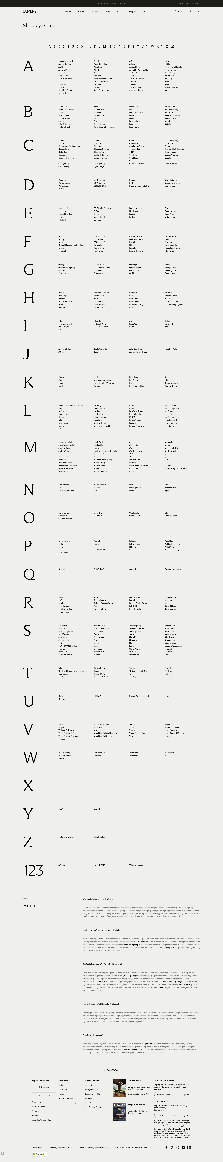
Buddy (131, 124)
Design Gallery (91, 1089)
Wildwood (98, 755)
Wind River (133, 755)
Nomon (97, 487)
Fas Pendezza (170, 236)
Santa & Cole (99, 625)
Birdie (131, 115)
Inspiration (62, 1089)
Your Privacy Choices (93, 1107)
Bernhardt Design (136, 112)
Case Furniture (100, 146)
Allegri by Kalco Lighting (139, 70)
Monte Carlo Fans (65, 468)
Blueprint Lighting (172, 118)
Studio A (132, 652)
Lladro (61, 417)
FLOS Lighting (130, 975)
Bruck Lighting (99, 124)
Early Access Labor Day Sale (111, 3)
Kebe (60, 383)
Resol (60, 603)
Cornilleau (133, 158)
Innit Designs (63, 327)
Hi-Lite (96, 298)
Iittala (60, 321)
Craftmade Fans (64, 161)
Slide (131, 643)
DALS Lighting (99, 180)
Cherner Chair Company (175, 149)
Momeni (168, 465)
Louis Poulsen (63, 423)
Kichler (132, 383)
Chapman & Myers (101, 149)
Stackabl (62, 649)
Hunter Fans (99, 307)
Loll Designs (169, 417)
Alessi (96, 70)
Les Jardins (98, 414)
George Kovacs (171, 267)
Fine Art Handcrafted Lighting (70, 245)
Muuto (131, 471)
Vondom (168, 736)
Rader (96, 597)
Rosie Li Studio (170, 606)
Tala (60, 668)
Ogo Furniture (135, 513)
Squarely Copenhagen (174, 646)
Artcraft (132, 81)
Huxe (131, 307)
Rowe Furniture (100, 609)
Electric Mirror (171, 211)
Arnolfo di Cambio (136, 78)
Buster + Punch (64, 127)
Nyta (167, 490)
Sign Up (185, 1094)
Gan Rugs (133, 264)
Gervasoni (62, 270)
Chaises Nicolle (64, 149)
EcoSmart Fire (64, 208)
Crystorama (169, 161)
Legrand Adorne (65, 414)
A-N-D (97, 61)
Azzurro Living (64, 93)
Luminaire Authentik (102, 426)
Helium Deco (99, 296)
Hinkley (168, 298)
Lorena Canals (135, 420)
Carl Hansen (134, 143)
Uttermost (62, 699)
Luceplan (133, 423)
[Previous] (84, 3)
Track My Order (38, 1107)
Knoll (60, 386)
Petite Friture (134, 544)
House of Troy (99, 304)
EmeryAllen (169, 214)
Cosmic (168, 158)
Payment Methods (65, 1098)
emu (60, 217)
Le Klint (97, 411)
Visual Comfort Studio (103, 736)
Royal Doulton (170, 609)
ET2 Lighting (170, 217)
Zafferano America (66, 837)
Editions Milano (135, 208)
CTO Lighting (99, 164)
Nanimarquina (64, 485)
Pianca (96, 547)
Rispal (167, 603)
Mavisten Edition (172, 451)
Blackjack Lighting (172, 115)
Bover (96, 121)
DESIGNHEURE (100, 186)
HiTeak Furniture (65, 301)
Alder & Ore (63, 70)
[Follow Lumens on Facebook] (166, 1147)
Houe (60, 304)
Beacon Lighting (171, 109)
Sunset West (134, 655)
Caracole (97, 143)
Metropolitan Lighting (103, 459)
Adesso (132, 64)
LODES (132, 417)
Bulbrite (168, 124)
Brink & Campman (65, 124)
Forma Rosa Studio (172, 248)
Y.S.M (60, 809)
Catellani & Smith (136, 146)
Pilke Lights (134, 547)
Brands (61, 1094)
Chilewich (62, 152)
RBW (60, 600)
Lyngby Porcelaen (136, 426)
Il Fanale (97, 321)
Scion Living (169, 628)
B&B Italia (62, 106)
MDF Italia (133, 454)
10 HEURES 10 (99, 865)
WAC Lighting (64, 752)
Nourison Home (171, 487)
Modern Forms (100, 465)
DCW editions (99, 183)
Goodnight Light (171, 270)
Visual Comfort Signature (68, 736)
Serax (131, 634)
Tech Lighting (99, 668)
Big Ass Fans (99, 115)
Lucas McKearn (100, 423)
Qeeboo (61, 569)
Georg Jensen (135, 267)
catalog (143, 1111)
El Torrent (98, 211)
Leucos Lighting (135, 414)
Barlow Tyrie (170, 106)
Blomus (97, 118)
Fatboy (61, 239)
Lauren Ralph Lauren (173, 408)
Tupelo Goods (170, 677)
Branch (167, 121)
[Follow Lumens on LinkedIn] (189, 1147)
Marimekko (98, 445)
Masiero (97, 448)
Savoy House (170, 625)
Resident (168, 600)
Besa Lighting (63, 115)
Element (97, 214)
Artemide (62, 84)
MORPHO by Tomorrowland (176, 468)
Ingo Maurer (134, 324)
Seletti (96, 634)
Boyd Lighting (134, 121)
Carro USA (169, 143)
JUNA (61, 352)
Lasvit (131, 408)
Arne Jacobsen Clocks (103, 78)
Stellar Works (134, 649)
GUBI (131, 273)
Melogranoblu (170, 454)
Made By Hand (100, 442)
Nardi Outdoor (100, 485)
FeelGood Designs (136, 239)
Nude (96, 490)
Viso (95, 730)
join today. (140, 1089)
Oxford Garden (171, 516)
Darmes (132, 180)
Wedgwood (169, 752)
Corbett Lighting (100, 158)
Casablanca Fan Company (69, 146)
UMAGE (97, 696)
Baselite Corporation (67, 109)
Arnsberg (168, 78)
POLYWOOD (99, 550)
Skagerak (133, 640)
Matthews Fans (135, 451)
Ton (130, 674)
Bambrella (133, 106)
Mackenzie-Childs (66, 442)
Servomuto (62, 637)
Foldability (62, 248)
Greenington (99, 273)
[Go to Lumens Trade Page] (119, 1088)
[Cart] (198, 11)
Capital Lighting (171, 140)
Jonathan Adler (171, 349)
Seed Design (63, 634)
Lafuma (132, 405)
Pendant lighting (131, 944)
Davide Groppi (64, 183)
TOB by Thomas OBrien (138, 671)
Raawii (61, 597)
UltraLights (62, 696)
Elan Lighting (134, 211)
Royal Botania (135, 609)
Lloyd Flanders (100, 417)
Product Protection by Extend (70, 1103)
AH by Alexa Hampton (174, 67)
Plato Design (170, 547)
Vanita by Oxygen (101, 724)
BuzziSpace (134, 127)
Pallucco (132, 541)
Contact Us (36, 1102)
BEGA (60, 112)
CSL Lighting (63, 164)
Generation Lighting (66, 267)
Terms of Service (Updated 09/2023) (94, 1147)
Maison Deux (170, 442)
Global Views (134, 270)
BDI (130, 109)
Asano (61, 87)
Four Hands (98, 251)
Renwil (132, 600)
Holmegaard (134, 301)
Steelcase (98, 649)
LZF (59, 429)
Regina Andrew (100, 600)
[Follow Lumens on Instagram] (178, 1147)
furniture (149, 1044)
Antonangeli (134, 75)
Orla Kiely (98, 516)
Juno (96, 352)
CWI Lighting (63, 167)
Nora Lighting (135, 487)
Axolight (168, 90)
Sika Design (169, 637)
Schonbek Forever (136, 628)
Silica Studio (63, 640)
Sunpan (97, 655)
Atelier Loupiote (171, 87)
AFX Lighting (134, 67)
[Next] (139, 3)
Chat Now (45, 1087)
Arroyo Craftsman (101, 81)
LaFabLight (98, 405)
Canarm (97, 140)
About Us (89, 1085)
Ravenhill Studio (171, 597)
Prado (131, 550)
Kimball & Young (171, 383)
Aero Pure (98, 67)
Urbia (167, 696)
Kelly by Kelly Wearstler (104, 383)
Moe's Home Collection (138, 465)
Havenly (168, 293)
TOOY (167, 674)
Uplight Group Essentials (139, 696)
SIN (95, 640)
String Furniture (100, 652)
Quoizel (132, 569)
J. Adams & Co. (64, 349)
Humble (61, 307)
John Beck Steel (135, 349)
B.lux (96, 106)
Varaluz (132, 724)
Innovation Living (101, 327)
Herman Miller (171, 296)
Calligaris (62, 140)
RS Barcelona (63, 612)
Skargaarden (170, 640)
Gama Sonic (99, 264)
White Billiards (64, 755)
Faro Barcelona (135, 236)
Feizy (60, 242)
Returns (35, 1115)
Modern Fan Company (67, 465)
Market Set (133, 445)
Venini (167, 724)
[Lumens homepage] (29, 11)
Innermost (169, 324)
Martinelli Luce (64, 448)
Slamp (96, 643)
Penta (96, 544)
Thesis (96, 671)
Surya (167, 655)
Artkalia (132, 84)
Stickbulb (168, 649)
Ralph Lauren (134, 597)
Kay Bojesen (134, 380)
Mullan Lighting (100, 471)
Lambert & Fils (170, 405)
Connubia (62, 155)
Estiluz (132, 217)
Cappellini (62, 143)
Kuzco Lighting (171, 386)
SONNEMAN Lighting (67, 646)
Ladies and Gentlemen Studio (70, 405)
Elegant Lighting (65, 214)
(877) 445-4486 (45, 1096)
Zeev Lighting (99, 837)
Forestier (133, 248)
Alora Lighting (170, 70)
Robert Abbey (64, 606)
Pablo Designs (64, 541)
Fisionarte (98, 245)
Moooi (96, 468)
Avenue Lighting (136, 90)
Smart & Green (171, 643)
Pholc (60, 547)
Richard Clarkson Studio (103, 603)
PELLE (60, 544)
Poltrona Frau (63, 550)
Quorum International (173, 569)
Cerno (167, 146)
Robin (96, 606)
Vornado (61, 739)
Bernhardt (98, 112)
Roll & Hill (133, 606)
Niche (167, 485)
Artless (167, 84)
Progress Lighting (172, 550)
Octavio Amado (64, 513)
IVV (59, 329)
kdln (166, 380)
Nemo (131, 485)
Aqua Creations (171, 75)
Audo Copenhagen (101, 90)
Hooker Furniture (171, 301)
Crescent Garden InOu (138, 161)
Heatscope (62, 296)
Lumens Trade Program (189, 3)
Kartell (61, 380)
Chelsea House (135, 149)
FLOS (131, 245)
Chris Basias (99, 152)
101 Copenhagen (136, 865)
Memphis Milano (65, 457)
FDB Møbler (98, 239)
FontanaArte (99, 248)
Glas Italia (98, 270)
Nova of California (66, 490)
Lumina (61, 426)
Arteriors (97, 84)
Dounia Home (170, 186)
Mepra (132, 457)
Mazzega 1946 (100, 454)
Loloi (60, 420)
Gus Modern (170, 273)
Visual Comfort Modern (174, 733)
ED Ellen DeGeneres (102, 208)
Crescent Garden (101, 161)
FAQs (60, 1085)
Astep (96, 87)
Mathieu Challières (172, 448)
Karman (168, 377)
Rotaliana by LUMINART (68, 609)
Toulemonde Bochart (102, 677)
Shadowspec (99, 637)
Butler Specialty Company (104, 127)
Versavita (98, 727)
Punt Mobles (63, 552)
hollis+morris (99, 301)
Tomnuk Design (100, 674)
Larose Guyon (99, 408)
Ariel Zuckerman (65, 78)
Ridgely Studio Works (138, 603)
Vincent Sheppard (172, 727)
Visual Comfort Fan (137, 733)
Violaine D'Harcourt (66, 730)
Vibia (131, 727)
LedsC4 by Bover (136, 411)
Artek (167, 81)
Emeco (132, 214)
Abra (167, 61)
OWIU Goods (134, 516)
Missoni (132, 462)
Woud (167, 755)
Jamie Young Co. (100, 349)
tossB (60, 677)
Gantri (167, 264)
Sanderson (62, 625)
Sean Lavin (98, 631)
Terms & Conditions (93, 1103)
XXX (60, 781)
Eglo (166, 208)
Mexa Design (134, 459)
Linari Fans (169, 414)
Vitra (131, 736)
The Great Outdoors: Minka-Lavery (72, 671)
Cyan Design (99, 167)
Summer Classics (65, 655)
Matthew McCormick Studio (105, 451)
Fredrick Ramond (136, 251)
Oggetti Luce (99, 513)
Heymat (61, 298)
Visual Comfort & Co (66, 733)
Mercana (168, 457)
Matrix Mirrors (64, 451)
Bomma (61, 121)
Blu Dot (132, 118)
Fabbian (61, 236)
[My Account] (190, 11)
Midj (166, 459)
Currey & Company (137, 164)
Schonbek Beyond (101, 628)
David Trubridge (171, 180)
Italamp (132, 327)
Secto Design (170, 631)
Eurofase (97, 220)
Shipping (35, 1111)
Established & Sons (101, 217)
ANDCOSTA (134, 73)
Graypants (62, 273)
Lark (60, 408)
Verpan (61, 727)
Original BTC (63, 516)
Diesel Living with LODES (139, 186)
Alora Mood (63, 73)
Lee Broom (169, 411)
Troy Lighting (134, 677)
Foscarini (62, 251)
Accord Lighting (100, 64)
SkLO (60, 643)
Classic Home (170, 152)
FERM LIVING (99, 242)
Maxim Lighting (64, 454)
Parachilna (169, 541)
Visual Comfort (171, 730)
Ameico (97, 73)
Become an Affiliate (93, 1094)
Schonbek (62, 628)
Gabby (61, 264)
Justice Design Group (138, 352)
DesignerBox (63, 186)
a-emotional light (65, 61)
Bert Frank (169, 112)
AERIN (61, 67)
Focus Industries (171, 245)
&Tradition (62, 865)
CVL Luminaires (171, 164)
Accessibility (37, 1147)
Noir (60, 487)
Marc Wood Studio (66, 445)
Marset (168, 445)
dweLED (61, 189)
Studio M (168, 652)
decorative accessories (133, 1049)
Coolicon (133, 155)
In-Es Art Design (100, 324)
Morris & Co (63, 471)
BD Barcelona (99, 109)
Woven (61, 758)
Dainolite (62, 180)
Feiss (167, 239)
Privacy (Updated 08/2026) (61, 1147)
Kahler (61, 377)
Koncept (97, 386)
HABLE (61, 293)
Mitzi (167, 462)
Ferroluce (168, 242)
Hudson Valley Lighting (174, 304)
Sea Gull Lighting (65, 631)
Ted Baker (133, 668)
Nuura (131, 490)
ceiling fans (169, 947)
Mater (131, 448)
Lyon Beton (169, 426)
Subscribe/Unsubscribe (41, 1120)
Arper (60, 81)
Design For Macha (172, 183)
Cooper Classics (171, 155)
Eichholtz (62, 211)
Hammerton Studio (101, 293)
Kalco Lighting (135, 377)
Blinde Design (64, 118)
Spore (131, 646)
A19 (130, 61)
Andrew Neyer (171, 73)
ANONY (97, 75)
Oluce (167, 513)
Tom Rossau (63, 674)
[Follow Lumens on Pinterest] (172, 1147)
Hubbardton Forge (136, 304)
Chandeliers (143, 941)
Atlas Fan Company (66, 90)
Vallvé (61, 724)
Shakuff (132, 637)
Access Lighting (64, 64)
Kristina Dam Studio (137, 386)
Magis (131, 442)
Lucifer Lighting (171, 423)
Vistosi (132, 730)
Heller (131, 296)
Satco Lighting (135, 625)
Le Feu (61, 411)
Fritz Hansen (170, 251)
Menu (96, 457)
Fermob (132, 242)
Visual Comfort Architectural (105, 733)
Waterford (133, 752)
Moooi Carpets (135, 468)
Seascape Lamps (136, 631)
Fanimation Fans (100, 236)
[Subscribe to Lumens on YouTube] (183, 1147)
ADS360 (168, 64)
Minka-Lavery (99, 462)
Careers (88, 1098)
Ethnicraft (62, 220)
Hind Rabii (133, 298)
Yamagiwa (98, 809)
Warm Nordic (99, 752)
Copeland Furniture (66, 158)
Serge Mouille (170, 634)
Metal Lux (62, 459)
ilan (130, 321)
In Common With (65, 324)
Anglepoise (63, 75)
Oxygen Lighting (65, 519)
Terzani (168, 668)
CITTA (131, 152)
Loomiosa (98, 420)
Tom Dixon (169, 671)
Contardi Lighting (101, 155)
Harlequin (133, 293)
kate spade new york (102, 380)
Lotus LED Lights (171, 420)
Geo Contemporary (102, 267)
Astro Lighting (135, 87)
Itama (167, 327)
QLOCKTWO (99, 569)
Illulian (167, 321)
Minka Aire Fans (65, 462)
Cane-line (133, 140)
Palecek (97, 541)
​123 (172, 46)
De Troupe (133, 183)
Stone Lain (62, 652)
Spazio (96, 646)
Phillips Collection (172, 544)
